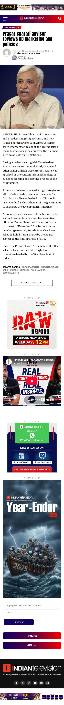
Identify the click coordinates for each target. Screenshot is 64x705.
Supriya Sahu (11, 273)
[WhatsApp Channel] (47, 683)
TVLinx (32, 635)
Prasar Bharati (20, 270)
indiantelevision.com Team (28, 53)
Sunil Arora (38, 270)
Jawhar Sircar (50, 267)
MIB (6, 270)
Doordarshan (31, 267)
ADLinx (32, 645)
